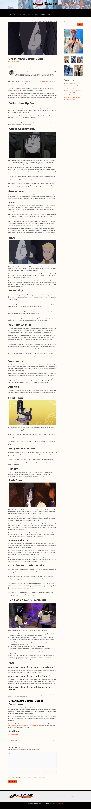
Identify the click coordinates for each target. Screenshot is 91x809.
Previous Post (13, 740)
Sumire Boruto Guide (14, 734)
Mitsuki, (21, 115)
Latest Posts (15, 67)
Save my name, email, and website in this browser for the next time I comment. (27, 777)
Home (55, 796)
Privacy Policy (72, 796)
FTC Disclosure (65, 796)
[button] (13, 11)
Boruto (43, 81)
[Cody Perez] (11, 72)
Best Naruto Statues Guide (70, 83)
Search (65, 22)
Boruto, (10, 85)
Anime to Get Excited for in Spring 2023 (72, 90)
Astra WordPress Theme (59, 803)
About (10, 67)
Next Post (52, 740)
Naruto (10, 61)
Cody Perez (17, 70)
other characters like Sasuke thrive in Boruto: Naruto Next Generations (24, 725)
